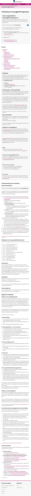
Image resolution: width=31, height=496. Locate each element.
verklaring (17, 227)
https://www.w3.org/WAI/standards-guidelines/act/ (20, 473)
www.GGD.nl (25, 150)
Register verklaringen (16, 4)
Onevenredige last (7, 62)
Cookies (18, 485)
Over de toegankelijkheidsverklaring (8, 485)
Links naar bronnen (7, 69)
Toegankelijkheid (4, 487)
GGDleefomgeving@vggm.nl (9, 159)
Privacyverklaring (19, 487)
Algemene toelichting (6, 64)
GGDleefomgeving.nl (7, 130)
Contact (3, 493)
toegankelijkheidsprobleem (9, 41)
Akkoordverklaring (7, 53)
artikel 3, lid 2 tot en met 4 (14, 404)
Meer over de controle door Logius (8, 34)
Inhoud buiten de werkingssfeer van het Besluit (12, 68)
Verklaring (4, 50)
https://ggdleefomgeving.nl (10, 18)
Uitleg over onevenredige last (9, 66)
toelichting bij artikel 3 (23, 404)
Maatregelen (6, 61)
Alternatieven (6, 60)
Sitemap (3, 489)
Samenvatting (5, 49)
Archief (3, 491)
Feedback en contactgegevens (9, 54)
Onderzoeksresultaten (7, 57)
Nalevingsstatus (6, 52)
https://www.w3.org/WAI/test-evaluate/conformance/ (18, 472)
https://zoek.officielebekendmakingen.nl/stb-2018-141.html (14, 454)
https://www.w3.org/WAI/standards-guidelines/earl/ (16, 475)
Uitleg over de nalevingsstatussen (9, 65)
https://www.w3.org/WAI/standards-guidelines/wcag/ (17, 471)
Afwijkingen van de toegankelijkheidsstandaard (12, 58)
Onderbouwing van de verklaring (8, 56)
